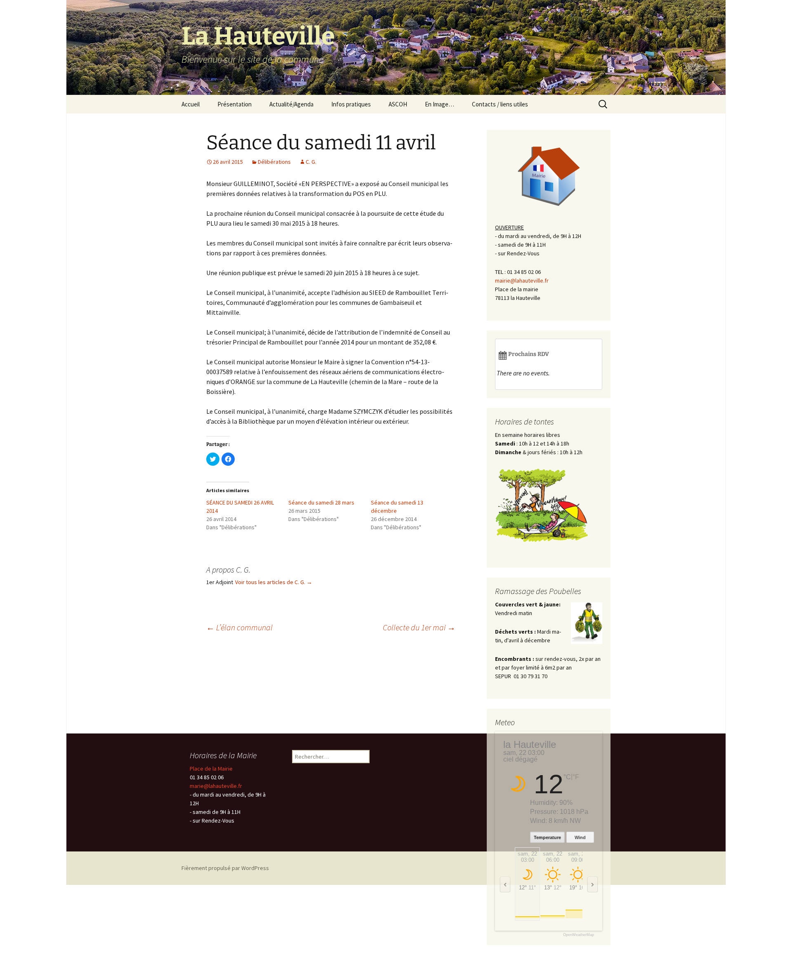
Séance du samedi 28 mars (321, 502)
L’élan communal (239, 627)
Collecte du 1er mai (419, 627)
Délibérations (274, 161)
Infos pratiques (351, 104)
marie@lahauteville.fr (216, 786)
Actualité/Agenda (291, 104)
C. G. (311, 161)
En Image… (439, 104)
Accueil (191, 104)
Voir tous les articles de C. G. (273, 582)
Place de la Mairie (211, 768)
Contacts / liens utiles (500, 104)
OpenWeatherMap (578, 935)
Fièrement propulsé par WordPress (225, 868)
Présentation (234, 104)
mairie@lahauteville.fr (522, 280)
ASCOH (398, 104)
